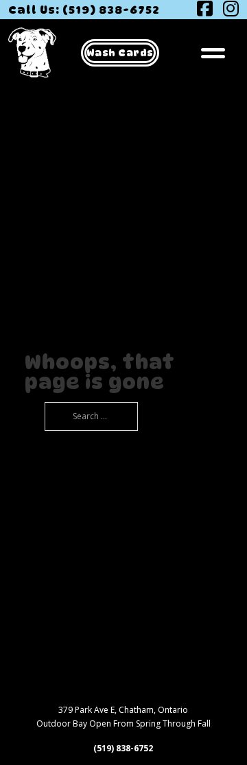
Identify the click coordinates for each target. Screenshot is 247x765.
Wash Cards (120, 52)
